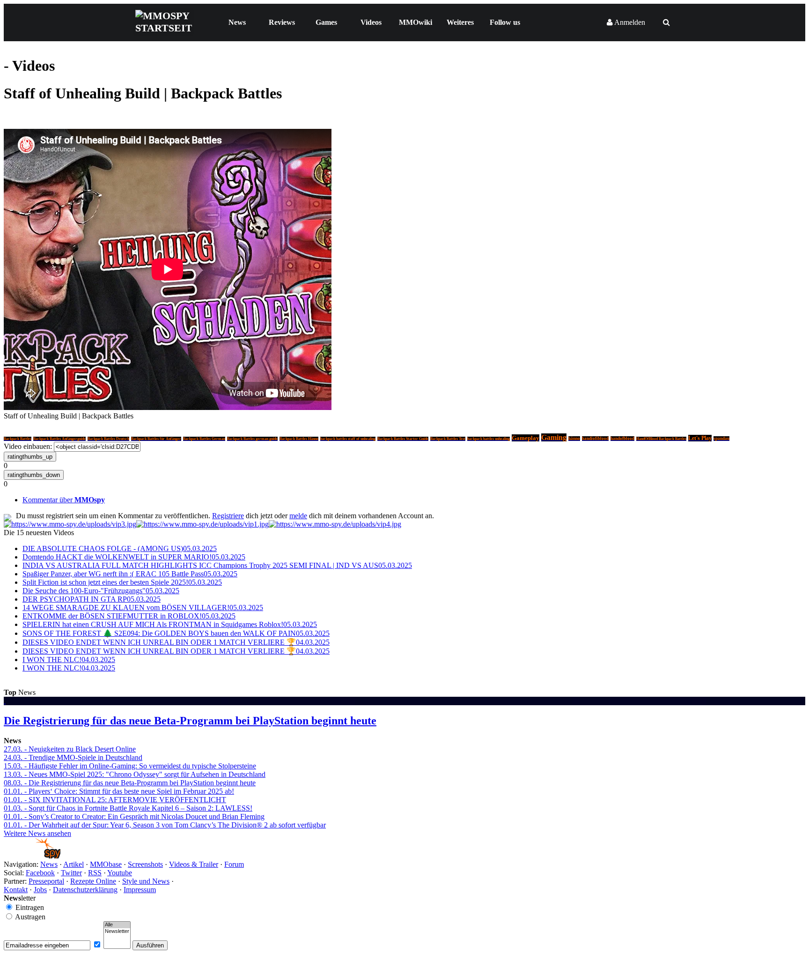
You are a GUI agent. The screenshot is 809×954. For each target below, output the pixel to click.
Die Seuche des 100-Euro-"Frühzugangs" (100, 591)
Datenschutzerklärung (85, 890)
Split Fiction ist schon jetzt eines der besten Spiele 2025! (122, 582)
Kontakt (16, 890)
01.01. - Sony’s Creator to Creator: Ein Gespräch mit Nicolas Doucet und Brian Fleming (134, 816)
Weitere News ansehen (37, 833)
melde (298, 516)
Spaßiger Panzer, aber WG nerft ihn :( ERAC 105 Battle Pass (129, 574)
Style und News (145, 881)
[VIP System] (202, 524)
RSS (95, 873)
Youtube (119, 873)
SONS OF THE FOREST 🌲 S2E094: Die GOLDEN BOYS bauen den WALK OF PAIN (176, 633)
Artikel (73, 864)
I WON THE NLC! (68, 659)
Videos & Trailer (193, 864)
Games (326, 22)
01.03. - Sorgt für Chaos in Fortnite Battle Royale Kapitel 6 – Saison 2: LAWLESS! (128, 808)
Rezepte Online (93, 881)
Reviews (282, 22)
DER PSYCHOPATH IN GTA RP (91, 599)
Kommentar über (63, 500)
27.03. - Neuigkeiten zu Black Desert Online (70, 749)
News (237, 22)
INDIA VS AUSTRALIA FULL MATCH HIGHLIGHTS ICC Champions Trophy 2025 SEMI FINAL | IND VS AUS (217, 565)
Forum (234, 864)
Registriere (228, 516)
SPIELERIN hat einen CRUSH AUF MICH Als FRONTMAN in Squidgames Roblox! (169, 624)
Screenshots (145, 864)
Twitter (71, 873)
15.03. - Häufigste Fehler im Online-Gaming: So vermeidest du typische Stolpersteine (130, 766)
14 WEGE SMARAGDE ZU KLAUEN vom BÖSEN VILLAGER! (142, 607)
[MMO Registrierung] (335, 524)
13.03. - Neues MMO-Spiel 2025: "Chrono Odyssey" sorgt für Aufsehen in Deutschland (134, 774)
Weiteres (460, 22)
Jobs (40, 890)
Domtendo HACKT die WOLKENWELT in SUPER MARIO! (133, 557)
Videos (371, 22)
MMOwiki (415, 22)
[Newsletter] (117, 931)
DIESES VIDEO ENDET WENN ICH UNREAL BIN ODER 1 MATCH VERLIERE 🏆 (176, 642)
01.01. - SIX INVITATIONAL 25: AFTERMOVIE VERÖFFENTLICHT (115, 800)
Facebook (40, 873)
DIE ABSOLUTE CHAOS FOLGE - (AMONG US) (119, 548)
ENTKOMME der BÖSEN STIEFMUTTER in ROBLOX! (128, 616)
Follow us (505, 22)
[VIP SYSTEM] (70, 524)
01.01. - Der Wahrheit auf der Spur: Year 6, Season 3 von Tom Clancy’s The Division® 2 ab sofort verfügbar (165, 825)
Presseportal (46, 881)
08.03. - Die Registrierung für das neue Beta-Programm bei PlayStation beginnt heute (130, 783)
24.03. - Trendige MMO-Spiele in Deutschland (73, 757)
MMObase (106, 864)
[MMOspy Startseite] (32, 856)
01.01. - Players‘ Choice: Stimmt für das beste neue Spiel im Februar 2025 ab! (119, 791)
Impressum (140, 890)
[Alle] (117, 925)
